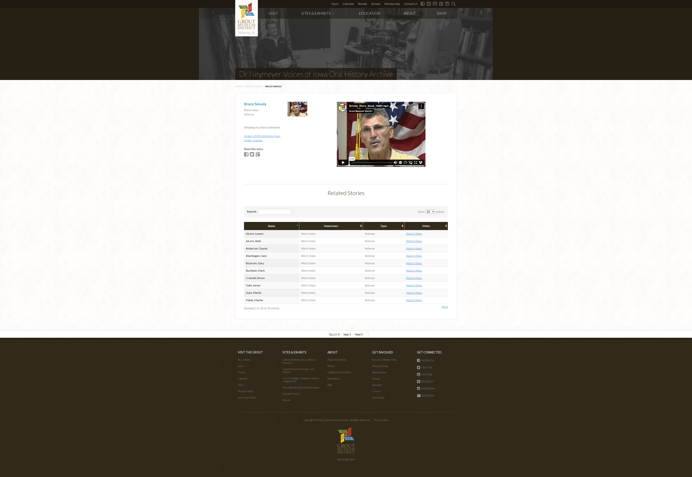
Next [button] (445, 306)
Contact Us (411, 3)
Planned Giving (380, 366)
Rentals (362, 3)
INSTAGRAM (428, 388)
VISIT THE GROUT (250, 352)
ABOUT (409, 13)
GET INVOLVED (382, 352)
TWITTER (426, 367)
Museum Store (245, 391)
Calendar (348, 3)
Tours (241, 385)
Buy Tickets (244, 359)
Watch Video (414, 233)
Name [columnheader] (271, 226)
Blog (329, 385)
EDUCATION (369, 13)
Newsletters (333, 378)
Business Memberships (384, 359)
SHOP (442, 13)
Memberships (379, 372)
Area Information (247, 397)
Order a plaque (253, 140)
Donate (375, 3)
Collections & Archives (339, 372)
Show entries (431, 211)
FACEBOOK (427, 360)
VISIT (273, 13)
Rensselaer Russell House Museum (301, 387)
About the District (336, 359)
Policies (331, 366)
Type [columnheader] (383, 226)
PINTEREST (427, 381)
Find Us (242, 372)
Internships (378, 397)
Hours (335, 3)
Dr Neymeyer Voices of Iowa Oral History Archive (316, 73)
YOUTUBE (427, 374)
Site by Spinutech (346, 459)
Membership (392, 3)
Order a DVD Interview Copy (262, 136)
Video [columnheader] (426, 226)
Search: (252, 211)
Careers (376, 391)
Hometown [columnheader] (331, 226)
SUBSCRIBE (428, 395)
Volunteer (377, 385)
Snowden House (291, 393)
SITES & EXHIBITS (316, 13)
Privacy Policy (382, 420)
